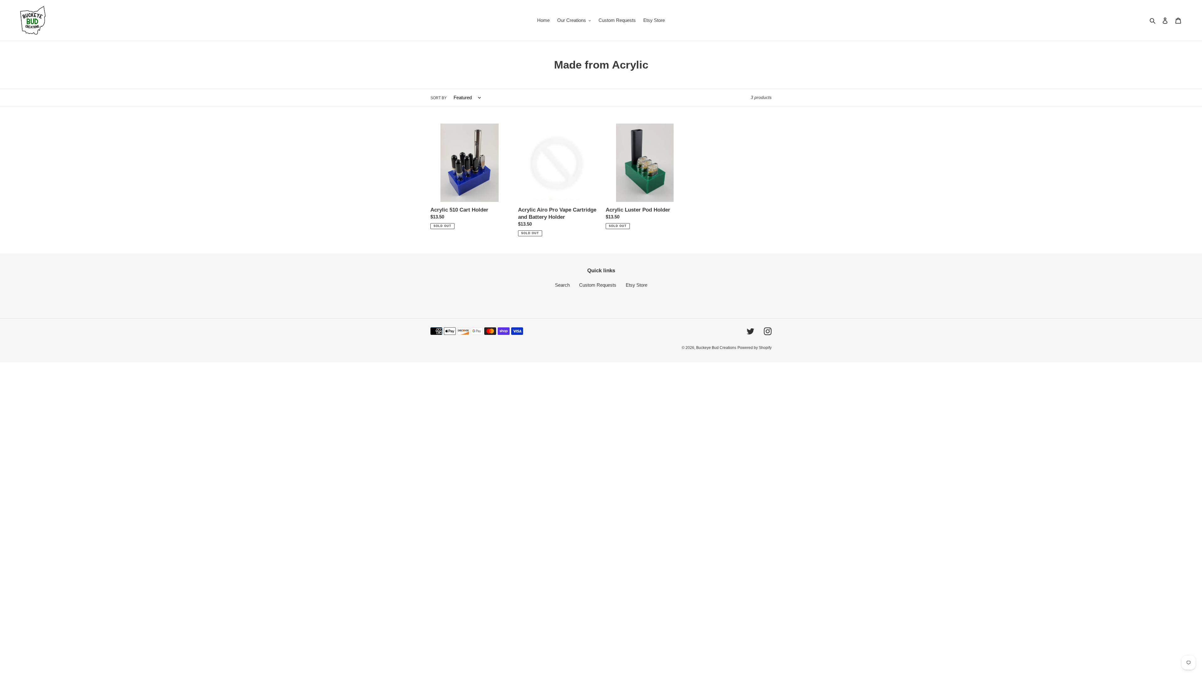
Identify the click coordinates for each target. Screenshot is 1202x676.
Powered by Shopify (754, 348)
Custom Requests (597, 285)
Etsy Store (636, 285)
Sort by (438, 98)
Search (562, 285)
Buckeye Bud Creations (716, 348)
